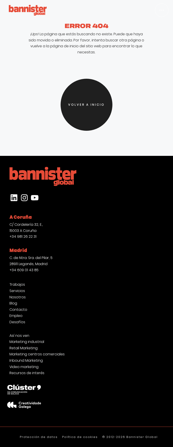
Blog (13, 303)
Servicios (17, 291)
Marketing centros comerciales (37, 354)
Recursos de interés (26, 373)
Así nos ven (19, 336)
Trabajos (17, 285)
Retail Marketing (23, 348)
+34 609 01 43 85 (24, 270)
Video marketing (24, 367)
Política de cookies (80, 437)
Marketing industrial (26, 342)
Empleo (16, 316)
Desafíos (17, 322)
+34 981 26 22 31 (22, 236)
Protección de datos (39, 437)
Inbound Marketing (26, 361)
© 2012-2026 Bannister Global (130, 437)
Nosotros (17, 297)
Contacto (18, 310)
